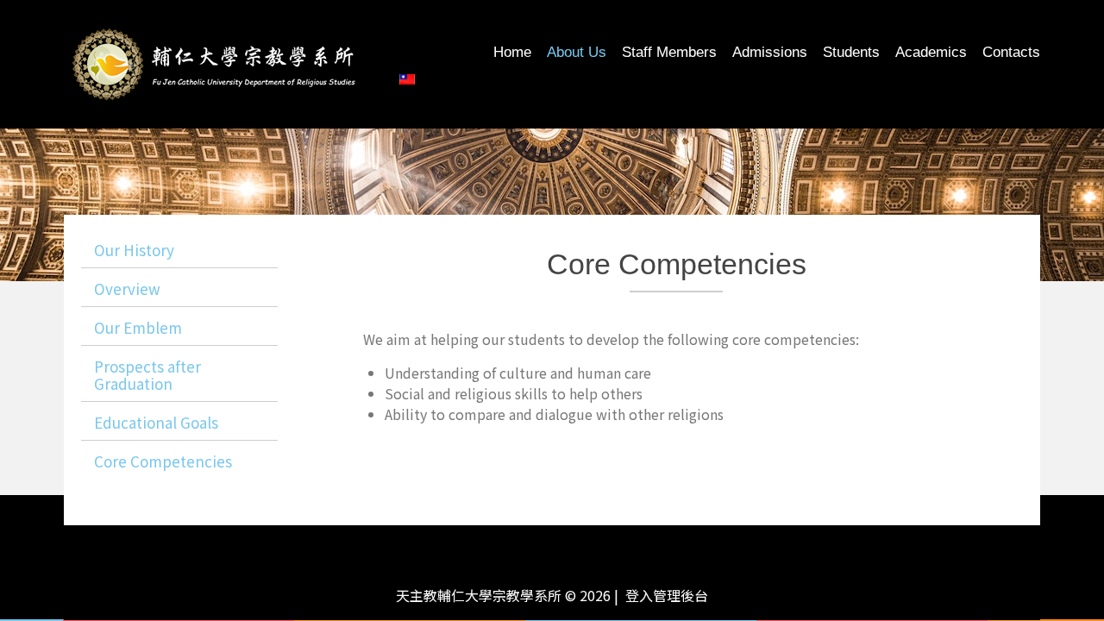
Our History (134, 249)
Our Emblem (138, 327)
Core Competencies (163, 461)
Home (512, 52)
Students (851, 52)
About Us (576, 52)
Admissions (769, 52)
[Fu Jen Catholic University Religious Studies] (215, 62)
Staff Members (669, 52)
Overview (127, 288)
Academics (931, 52)
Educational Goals (156, 422)
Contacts (1011, 52)
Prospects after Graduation (147, 374)
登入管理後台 (666, 595)
